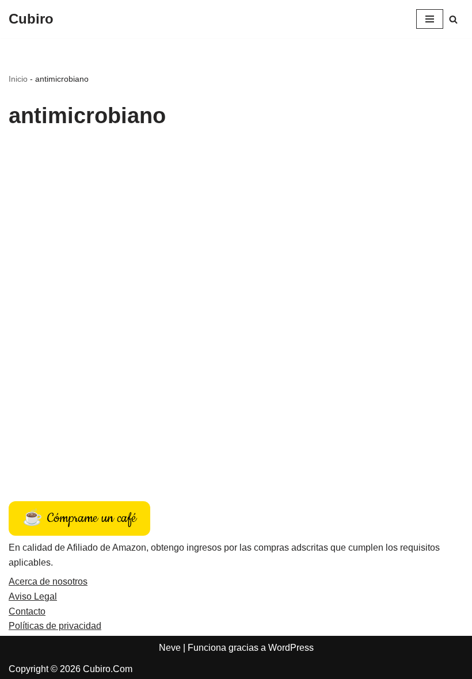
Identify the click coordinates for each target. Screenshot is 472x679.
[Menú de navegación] (429, 19)
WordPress (291, 648)
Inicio (18, 78)
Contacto (27, 611)
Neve (170, 648)
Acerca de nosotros (48, 581)
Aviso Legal (33, 596)
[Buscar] (453, 19)
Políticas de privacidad (55, 626)
